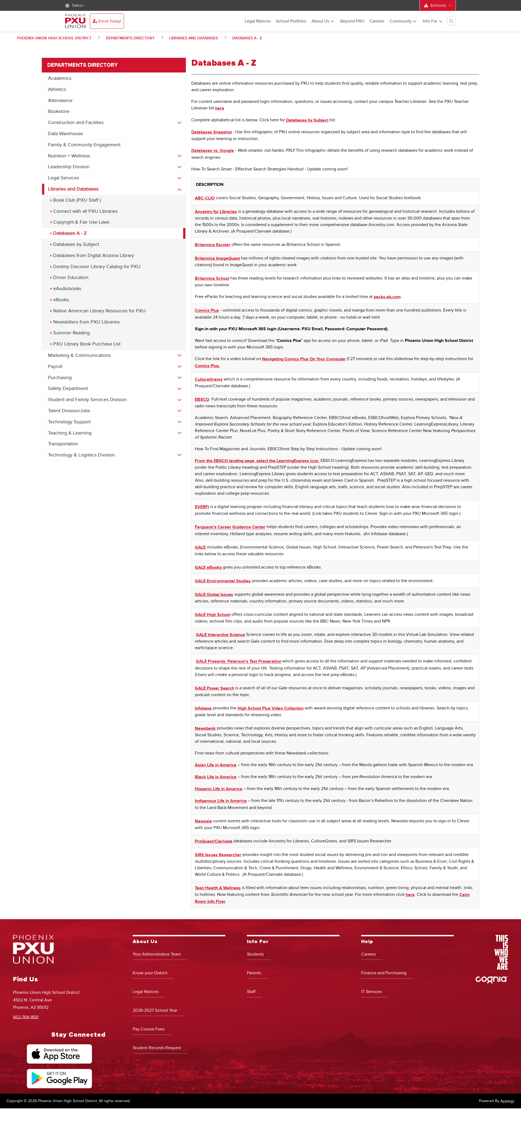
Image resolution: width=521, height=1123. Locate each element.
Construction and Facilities (76, 122)
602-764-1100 (26, 1017)
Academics (59, 78)
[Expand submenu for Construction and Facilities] (180, 122)
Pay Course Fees (148, 1029)
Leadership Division (69, 167)
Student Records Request (157, 1048)
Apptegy (507, 1101)
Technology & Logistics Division (81, 455)
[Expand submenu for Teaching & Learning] (180, 433)
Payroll (55, 366)
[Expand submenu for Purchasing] (180, 377)
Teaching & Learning (69, 433)
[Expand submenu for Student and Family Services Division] (180, 399)
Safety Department (68, 388)
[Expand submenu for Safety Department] (180, 388)
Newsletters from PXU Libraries (86, 322)
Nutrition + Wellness (69, 156)
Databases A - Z (247, 38)
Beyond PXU (352, 21)
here (219, 108)
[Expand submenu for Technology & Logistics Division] (180, 455)
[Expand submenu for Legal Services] (180, 178)
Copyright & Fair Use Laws (81, 222)
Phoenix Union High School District (54, 38)
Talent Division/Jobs (69, 411)
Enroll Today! (109, 21)
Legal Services (63, 178)
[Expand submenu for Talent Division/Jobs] (180, 410)
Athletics (57, 89)
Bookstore (58, 111)
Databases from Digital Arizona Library (93, 255)
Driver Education (70, 277)
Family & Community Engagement (84, 145)
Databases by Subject (76, 244)
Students (255, 954)
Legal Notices (258, 21)
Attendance (60, 100)
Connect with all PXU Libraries (85, 211)
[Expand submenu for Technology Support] (180, 422)
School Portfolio (291, 21)
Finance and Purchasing (383, 973)
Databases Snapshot (211, 132)
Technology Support (69, 422)
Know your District (150, 973)
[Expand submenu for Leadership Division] (180, 166)
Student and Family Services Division (87, 399)
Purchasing (60, 377)
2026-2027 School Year (155, 1010)
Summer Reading (71, 333)
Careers (377, 21)
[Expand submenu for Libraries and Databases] (180, 190)
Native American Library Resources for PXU (99, 311)
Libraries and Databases (193, 38)
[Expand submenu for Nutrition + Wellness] (180, 156)
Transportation (63, 444)
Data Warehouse (65, 134)
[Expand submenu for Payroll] (180, 366)
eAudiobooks (67, 288)
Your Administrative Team (157, 954)
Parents (254, 973)
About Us (320, 21)
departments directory (130, 38)
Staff (251, 991)
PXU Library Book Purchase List (86, 344)
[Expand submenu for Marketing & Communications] (180, 355)
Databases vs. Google (212, 151)
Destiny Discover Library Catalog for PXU (97, 266)
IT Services (371, 991)
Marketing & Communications (79, 355)
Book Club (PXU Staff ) (77, 200)
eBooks (61, 300)
